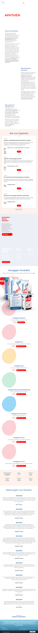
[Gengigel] (3, 1)
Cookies (20, 628)
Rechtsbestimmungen (25, 628)
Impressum (30, 628)
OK (32, 631)
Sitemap (34, 628)
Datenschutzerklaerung (23, 629)
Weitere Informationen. (6, 632)
